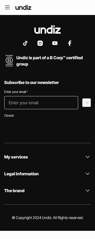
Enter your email (16, 92)
